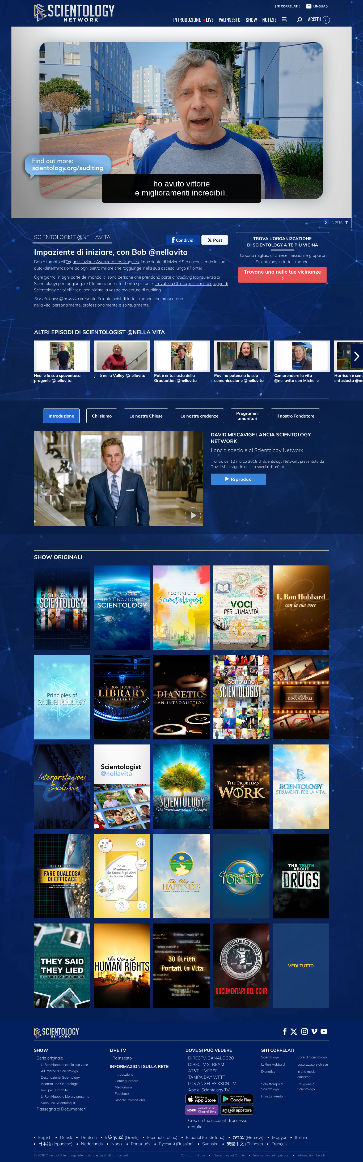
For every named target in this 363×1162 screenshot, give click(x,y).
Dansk (66, 1137)
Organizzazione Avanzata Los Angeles (102, 261)
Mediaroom (123, 1087)
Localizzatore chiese (312, 1064)
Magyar (279, 1137)
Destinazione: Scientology (60, 1077)
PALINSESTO (229, 20)
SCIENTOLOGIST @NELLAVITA (72, 236)
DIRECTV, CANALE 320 (211, 1058)
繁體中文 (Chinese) (245, 1143)
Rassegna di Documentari (61, 1109)
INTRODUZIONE (187, 20)
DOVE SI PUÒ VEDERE (208, 1050)
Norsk (117, 1143)
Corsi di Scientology (312, 1057)
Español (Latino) (162, 1137)
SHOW (251, 20)
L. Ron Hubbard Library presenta (65, 1096)
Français (280, 1143)
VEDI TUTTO (301, 965)
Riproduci (242, 479)
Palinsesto (122, 1058)
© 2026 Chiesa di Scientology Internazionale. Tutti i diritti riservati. (81, 1155)
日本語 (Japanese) (55, 1143)
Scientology (270, 1057)
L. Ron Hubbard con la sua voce (64, 1064)
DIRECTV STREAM (206, 1064)
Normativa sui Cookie (229, 1155)
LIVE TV (118, 1050)
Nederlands (92, 1143)
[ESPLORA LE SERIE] (62, 607)
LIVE (209, 20)
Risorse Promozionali (130, 1100)
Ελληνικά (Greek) (122, 1137)
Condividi (185, 240)
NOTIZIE (269, 20)
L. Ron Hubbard (273, 1064)
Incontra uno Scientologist (60, 1084)
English (45, 1137)
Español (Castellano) (205, 1137)
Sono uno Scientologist (58, 1103)
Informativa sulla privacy (271, 1155)
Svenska (210, 1143)
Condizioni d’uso (193, 1155)
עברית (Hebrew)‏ (248, 1137)
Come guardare (126, 1081)
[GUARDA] (62, 697)
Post (217, 240)
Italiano (302, 1137)
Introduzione (124, 1074)
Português (140, 1143)
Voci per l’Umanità (54, 1090)
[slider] (192, 212)
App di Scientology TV (209, 1089)
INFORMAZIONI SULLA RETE (139, 1066)
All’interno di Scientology (59, 1071)
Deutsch (89, 1137)
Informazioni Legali (311, 1155)
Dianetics (268, 1071)
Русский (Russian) (176, 1143)
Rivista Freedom (273, 1096)
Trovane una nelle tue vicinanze (282, 272)
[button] (6, 356)
